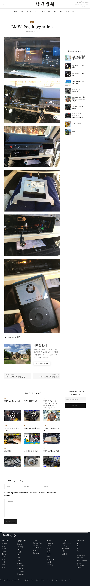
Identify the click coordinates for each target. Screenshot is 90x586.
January (20, 544)
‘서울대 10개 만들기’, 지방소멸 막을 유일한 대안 (78, 58)
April (19, 552)
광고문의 (64, 554)
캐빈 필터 (7, 451)
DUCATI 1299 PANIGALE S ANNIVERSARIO (77, 115)
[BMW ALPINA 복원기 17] (68, 74)
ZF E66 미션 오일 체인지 (11, 429)
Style (48, 548)
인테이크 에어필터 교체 (51, 429)
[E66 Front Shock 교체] (32, 438)
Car (32, 22)
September (20, 566)
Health (49, 554)
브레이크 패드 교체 (31, 451)
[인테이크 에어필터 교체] (51, 438)
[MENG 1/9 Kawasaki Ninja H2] (68, 91)
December (20, 574)
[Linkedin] (78, 548)
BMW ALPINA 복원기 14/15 (15, 377)
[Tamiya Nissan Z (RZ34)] (68, 107)
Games (49, 546)
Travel (49, 562)
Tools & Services (82, 560)
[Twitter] (78, 551)
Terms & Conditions (80, 564)
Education (50, 543)
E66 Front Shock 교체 (32, 428)
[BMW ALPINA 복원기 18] (68, 66)
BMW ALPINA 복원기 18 (78, 66)
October (20, 568)
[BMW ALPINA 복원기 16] (51, 461)
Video (63, 551)
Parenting (50, 565)
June (18, 557)
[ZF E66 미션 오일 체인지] (12, 438)
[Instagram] (78, 546)
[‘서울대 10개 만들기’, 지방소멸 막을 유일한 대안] (68, 58)
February (20, 547)
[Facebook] (78, 543)
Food (48, 551)
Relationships (51, 559)
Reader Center (66, 543)
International (81, 555)
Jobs (48, 556)
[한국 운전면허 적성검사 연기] (68, 83)
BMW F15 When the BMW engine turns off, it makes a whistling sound (50, 404)
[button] (3, 4)
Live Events (65, 548)
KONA (74, 132)
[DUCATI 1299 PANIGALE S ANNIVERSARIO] (68, 115)
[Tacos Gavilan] (68, 124)
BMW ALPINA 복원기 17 (78, 74)
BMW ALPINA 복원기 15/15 (49, 377)
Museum (35, 550)
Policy (79, 568)
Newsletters (80, 558)
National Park (37, 543)
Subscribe (75, 406)
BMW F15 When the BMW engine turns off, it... (78, 99)
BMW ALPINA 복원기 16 (51, 452)
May (18, 555)
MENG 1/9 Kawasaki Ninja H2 (78, 91)
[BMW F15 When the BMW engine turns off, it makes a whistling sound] (68, 99)
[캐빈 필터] (12, 461)
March (19, 549)
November (20, 571)
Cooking (64, 546)
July (18, 560)
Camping (36, 553)
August (19, 563)
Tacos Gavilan (76, 123)
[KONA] (68, 132)
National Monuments (37, 546)
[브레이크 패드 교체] (32, 461)
